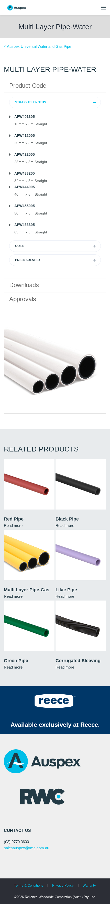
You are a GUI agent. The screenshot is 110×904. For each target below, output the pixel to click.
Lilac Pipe (66, 589)
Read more (13, 525)
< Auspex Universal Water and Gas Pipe (37, 46)
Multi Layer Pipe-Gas (26, 589)
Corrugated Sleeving (78, 660)
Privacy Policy (63, 885)
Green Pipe (16, 660)
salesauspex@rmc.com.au (26, 848)
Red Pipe (14, 519)
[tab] (55, 102)
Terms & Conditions (28, 885)
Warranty (89, 885)
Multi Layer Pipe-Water (55, 27)
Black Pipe (67, 519)
